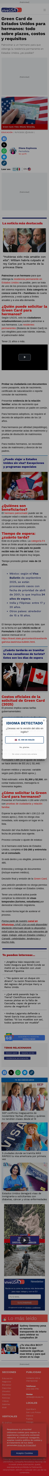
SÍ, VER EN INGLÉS (24, 740)
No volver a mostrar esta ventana (24, 754)
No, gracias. (24, 747)
